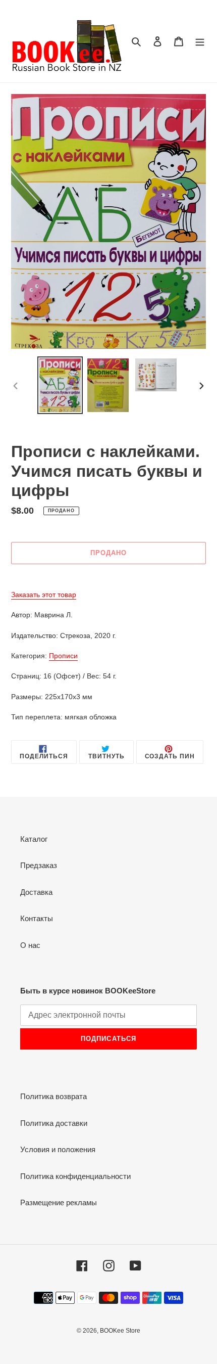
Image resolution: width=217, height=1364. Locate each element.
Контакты (36, 918)
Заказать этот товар (43, 594)
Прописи (63, 656)
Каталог (33, 839)
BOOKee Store (120, 1330)
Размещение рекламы (58, 1202)
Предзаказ (38, 865)
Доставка (36, 892)
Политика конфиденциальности (75, 1176)
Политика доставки (53, 1123)
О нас (30, 945)
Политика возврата (53, 1096)
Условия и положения (57, 1149)
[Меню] (199, 41)
